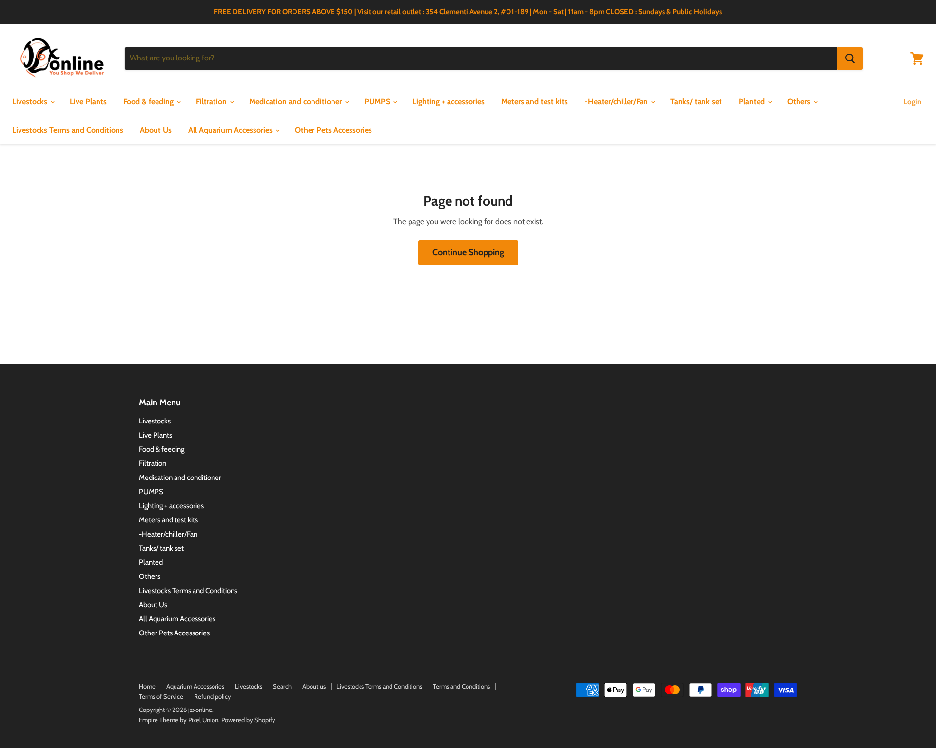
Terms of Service (161, 696)
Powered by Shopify (248, 720)
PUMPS (378, 101)
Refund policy (212, 696)
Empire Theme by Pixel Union (178, 720)
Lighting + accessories (448, 101)
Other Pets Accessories (333, 129)
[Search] (850, 58)
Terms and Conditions (461, 686)
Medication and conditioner (296, 101)
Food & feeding (149, 101)
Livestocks (30, 101)
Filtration (212, 101)
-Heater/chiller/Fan (617, 101)
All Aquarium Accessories (231, 129)
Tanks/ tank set (696, 101)
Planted (753, 101)
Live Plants (88, 101)
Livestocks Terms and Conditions (67, 129)
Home (147, 686)
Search (282, 686)
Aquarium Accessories (195, 686)
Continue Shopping (468, 252)
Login (912, 101)
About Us (156, 129)
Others (799, 101)
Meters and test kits (534, 101)
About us (314, 686)
